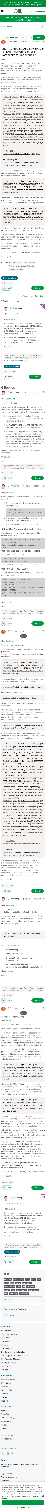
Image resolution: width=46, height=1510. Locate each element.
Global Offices (7, 1435)
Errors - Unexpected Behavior (21, 266)
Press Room (6, 1414)
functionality (26, 1283)
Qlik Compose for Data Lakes (13, 1352)
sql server (30, 1286)
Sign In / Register (38, 11)
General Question (16, 270)
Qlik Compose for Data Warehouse (15, 1355)
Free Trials (5, 1387)
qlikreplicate (24, 1294)
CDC (27, 1279)
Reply (37, 288)
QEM (18, 1286)
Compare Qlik (6, 1390)
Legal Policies (6, 1473)
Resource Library (8, 1379)
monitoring (13, 1294)
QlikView (4, 1345)
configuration (21, 1290)
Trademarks (5, 1481)
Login (32, 2)
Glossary (4, 1394)
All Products (6, 1331)
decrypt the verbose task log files (21, 434)
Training (4, 1397)
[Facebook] (12, 1453)
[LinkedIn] (7, 1453)
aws (13, 1290)
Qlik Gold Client (7, 1366)
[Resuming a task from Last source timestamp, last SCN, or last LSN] (41, 296)
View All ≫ (8, 1300)
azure (18, 1283)
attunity (6, 1290)
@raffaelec (15, 319)
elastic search (34, 1290)
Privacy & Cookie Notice (11, 1477)
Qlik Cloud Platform (9, 1334)
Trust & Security (7, 1418)
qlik (12, 1283)
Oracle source (9, 1286)
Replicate (7, 1279)
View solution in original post (15, 360)
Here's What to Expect (24, 20)
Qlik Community (8, 1448)
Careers (4, 1428)
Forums (12, 1315)
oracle (6, 1283)
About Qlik (5, 1411)
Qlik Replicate (7, 27)
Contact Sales (7, 1439)
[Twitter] (2, 1453)
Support (4, 1401)
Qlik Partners (6, 1383)
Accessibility (6, 1421)
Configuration (30, 262)
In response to (12, 1017)
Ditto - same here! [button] (9, 278)
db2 (39, 1279)
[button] (43, 41)
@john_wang (11, 641)
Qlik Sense (5, 1338)
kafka (33, 1279)
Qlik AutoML (6, 1341)
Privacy (4, 1425)
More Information (23, 1507)
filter (5, 1294)
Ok (23, 1502)
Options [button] (42, 27)
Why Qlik (4, 1370)
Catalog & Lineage (8, 1363)
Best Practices (15, 262)
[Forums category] (5, 1315)
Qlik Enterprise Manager (10, 1359)
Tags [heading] (6, 1273)
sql (24, 1286)
